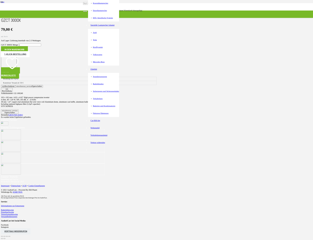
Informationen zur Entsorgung (12, 206)
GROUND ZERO (15, 115)
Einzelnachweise (7, 212)
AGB (24, 186)
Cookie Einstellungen (36, 186)
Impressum (5, 186)
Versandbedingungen (9, 217)
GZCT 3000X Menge (9, 45)
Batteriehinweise (7, 210)
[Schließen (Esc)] (9, 236)
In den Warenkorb (14, 49)
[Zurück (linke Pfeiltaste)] (2, 238)
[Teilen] (7, 236)
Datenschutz (16, 186)
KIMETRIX (17, 192)
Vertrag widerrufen (15, 231)
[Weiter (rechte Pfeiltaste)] (4, 238)
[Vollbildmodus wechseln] (4, 236)
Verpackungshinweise (9, 214)
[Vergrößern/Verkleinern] (2, 236)
